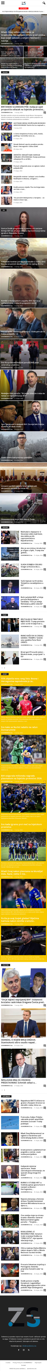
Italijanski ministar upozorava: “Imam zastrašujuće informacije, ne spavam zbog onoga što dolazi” (33, 1170)
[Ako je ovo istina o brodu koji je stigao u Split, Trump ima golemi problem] (10, 554)
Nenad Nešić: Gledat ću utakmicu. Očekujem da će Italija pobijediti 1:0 (23, 332)
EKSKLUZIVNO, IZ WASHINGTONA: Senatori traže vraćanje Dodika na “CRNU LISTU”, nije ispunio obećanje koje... (32, 1236)
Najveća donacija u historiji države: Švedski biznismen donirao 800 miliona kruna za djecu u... (33, 1202)
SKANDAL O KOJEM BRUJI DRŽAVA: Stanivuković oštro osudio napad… (18, 1041)
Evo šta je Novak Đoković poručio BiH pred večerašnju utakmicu (20, 363)
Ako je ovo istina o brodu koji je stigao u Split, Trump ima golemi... (33, 550)
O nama (8, 1362)
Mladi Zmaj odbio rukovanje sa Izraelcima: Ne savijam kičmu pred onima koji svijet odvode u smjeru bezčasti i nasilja (23, 36)
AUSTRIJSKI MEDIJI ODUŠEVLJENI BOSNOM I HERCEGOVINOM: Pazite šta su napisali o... (30, 124)
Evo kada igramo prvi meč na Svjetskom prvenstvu (21, 825)
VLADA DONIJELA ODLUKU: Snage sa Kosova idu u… (31, 565)
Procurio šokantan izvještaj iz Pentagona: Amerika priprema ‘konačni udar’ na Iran (33, 1267)
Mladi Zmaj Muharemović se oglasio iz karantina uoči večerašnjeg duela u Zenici (32, 1135)
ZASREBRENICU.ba (7, 43)
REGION (5, 527)
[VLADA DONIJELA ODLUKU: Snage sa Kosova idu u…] (10, 570)
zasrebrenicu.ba (31, 1368)
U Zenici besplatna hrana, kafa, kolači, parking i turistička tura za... (28, 135)
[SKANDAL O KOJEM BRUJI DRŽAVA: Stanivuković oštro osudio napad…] (23, 1023)
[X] (28, 1350)
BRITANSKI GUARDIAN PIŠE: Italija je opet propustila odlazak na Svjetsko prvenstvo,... (23, 108)
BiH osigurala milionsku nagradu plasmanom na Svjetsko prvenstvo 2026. (21, 777)
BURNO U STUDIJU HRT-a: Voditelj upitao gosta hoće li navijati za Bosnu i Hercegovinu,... (33, 1185)
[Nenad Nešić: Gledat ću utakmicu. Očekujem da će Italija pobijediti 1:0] (23, 323)
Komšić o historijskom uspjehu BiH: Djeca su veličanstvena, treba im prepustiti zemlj (20, 301)
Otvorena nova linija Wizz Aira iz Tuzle (18, 519)
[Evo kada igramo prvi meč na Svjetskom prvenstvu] (23, 846)
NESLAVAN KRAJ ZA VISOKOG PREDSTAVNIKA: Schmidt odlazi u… (19, 1081)
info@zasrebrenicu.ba (29, 1346)
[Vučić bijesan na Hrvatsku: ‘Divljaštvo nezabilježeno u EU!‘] (10, 586)
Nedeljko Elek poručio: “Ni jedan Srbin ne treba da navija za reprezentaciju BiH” (23, 394)
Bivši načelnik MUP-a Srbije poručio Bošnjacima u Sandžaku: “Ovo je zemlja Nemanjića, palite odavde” (32, 600)
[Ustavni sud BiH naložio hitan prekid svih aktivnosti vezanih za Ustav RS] (23, 478)
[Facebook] (18, 1350)
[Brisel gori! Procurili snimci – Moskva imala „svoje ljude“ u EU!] (10, 658)
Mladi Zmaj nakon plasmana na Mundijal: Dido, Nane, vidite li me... (22, 872)
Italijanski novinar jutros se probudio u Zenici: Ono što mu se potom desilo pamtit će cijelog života (23, 262)
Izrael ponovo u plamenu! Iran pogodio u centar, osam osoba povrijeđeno (33, 1152)
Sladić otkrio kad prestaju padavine (16, 457)
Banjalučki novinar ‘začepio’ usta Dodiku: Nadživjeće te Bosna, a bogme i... (29, 177)
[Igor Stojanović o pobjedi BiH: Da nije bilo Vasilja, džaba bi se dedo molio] (23, 416)
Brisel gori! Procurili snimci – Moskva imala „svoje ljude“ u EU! (33, 654)
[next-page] (45, 522)
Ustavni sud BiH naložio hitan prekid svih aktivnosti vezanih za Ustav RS (19, 487)
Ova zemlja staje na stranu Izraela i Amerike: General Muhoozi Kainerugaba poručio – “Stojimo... (32, 1218)
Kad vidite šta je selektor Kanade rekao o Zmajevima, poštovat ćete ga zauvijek (34, 54)
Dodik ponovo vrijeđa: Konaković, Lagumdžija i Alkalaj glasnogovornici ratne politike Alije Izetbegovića (33, 1284)
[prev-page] (43, 522)
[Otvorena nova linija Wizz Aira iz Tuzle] (23, 508)
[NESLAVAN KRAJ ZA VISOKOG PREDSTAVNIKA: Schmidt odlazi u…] (23, 1063)
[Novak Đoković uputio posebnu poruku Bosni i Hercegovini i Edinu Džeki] (6, 147)
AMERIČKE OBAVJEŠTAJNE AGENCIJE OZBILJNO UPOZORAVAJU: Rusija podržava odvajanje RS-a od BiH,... (29, 157)
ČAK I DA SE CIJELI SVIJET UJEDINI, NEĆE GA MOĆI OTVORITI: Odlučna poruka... (11, 54)
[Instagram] (23, 1350)
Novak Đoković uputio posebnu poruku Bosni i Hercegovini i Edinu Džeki (28, 145)
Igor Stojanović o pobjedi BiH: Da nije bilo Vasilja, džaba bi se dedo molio (22, 425)
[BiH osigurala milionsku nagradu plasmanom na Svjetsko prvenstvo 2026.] (23, 798)
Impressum (38, 1362)
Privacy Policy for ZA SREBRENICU (22, 1362)
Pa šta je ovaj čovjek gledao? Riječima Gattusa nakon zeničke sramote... (20, 919)
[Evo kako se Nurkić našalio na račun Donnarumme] (23, 749)
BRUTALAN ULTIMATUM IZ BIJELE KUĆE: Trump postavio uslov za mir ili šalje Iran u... (32, 621)
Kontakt (23, 1365)
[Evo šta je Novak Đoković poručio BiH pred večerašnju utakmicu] (23, 354)
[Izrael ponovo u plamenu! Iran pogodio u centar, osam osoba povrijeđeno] (10, 1155)
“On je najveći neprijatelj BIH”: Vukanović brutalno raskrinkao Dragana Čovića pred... (23, 1001)
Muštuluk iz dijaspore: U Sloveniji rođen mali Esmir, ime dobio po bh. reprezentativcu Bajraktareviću (32, 536)
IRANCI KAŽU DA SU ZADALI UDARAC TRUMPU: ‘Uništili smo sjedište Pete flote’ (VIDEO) (32, 638)
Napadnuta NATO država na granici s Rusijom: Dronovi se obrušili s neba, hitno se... (33, 1102)
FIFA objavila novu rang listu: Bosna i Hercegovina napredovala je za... (19, 680)
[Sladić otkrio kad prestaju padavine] (23, 447)
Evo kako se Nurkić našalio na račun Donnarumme (19, 728)
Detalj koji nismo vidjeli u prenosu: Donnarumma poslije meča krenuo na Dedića (11, 65)
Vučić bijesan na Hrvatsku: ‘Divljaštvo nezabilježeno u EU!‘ (32, 583)
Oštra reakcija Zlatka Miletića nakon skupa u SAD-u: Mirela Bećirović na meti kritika (33, 1250)
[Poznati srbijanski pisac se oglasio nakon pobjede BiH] (6, 169)
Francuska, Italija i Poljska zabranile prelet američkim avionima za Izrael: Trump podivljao (32, 1120)
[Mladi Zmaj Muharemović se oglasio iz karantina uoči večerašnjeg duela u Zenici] (10, 1139)
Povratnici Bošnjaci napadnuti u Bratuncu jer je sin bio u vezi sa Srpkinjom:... (35, 65)
